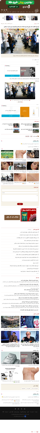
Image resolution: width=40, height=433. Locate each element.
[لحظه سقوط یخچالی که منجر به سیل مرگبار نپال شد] (36, 131)
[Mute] (22, 116)
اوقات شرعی (11, 412)
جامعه (1, 11)
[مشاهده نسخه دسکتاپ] (4, 10)
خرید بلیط (12, 75)
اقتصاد (18, 11)
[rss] (24, 408)
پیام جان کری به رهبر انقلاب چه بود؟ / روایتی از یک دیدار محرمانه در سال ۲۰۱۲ (24, 306)
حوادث (27, 11)
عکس (10, 11)
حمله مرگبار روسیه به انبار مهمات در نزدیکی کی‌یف (7, 124)
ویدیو (8, 11)
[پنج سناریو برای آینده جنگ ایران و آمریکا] (30, 322)
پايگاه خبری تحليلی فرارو (18, 414)
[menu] (2, 10)
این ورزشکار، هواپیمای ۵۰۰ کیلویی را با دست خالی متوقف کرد (27, 237)
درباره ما (36, 412)
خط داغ (37, 277)
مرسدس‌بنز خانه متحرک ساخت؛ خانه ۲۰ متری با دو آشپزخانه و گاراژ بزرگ (25, 249)
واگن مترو (27, 136)
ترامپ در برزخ (35, 263)
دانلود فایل (19, 102)
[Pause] (21, 116)
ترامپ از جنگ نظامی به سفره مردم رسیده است (30, 260)
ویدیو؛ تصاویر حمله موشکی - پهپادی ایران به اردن (28, 232)
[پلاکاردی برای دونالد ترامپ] (16, 131)
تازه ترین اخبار (36, 229)
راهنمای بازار (4, 11)
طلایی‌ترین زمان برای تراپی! (16, 17)
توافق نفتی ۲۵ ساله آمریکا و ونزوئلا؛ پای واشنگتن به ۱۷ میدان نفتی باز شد (25, 251)
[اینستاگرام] (18, 408)
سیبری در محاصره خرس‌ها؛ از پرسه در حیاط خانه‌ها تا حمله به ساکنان (26, 243)
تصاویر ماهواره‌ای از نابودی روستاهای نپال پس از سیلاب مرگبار (26, 124)
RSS (3, 412)
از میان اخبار (37, 121)
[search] (6, 10)
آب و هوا (6, 412)
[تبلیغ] (20, 4)
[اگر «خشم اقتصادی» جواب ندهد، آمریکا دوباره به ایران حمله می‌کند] (34, 18)
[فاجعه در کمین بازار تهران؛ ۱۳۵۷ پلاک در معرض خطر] (10, 322)
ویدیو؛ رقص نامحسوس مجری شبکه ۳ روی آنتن (30, 302)
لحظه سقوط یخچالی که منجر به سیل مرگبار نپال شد (26, 130)
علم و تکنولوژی (14, 11)
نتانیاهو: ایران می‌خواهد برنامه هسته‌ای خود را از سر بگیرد (28, 246)
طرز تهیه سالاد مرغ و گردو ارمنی (32, 268)
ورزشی (30, 11)
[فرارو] (36, 11)
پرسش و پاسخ (16, 412)
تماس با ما (32, 412)
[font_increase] (38, 60)
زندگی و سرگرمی (22, 11)
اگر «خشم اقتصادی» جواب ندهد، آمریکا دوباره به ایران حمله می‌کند (28, 18)
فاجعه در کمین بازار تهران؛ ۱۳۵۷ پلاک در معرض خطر (11, 329)
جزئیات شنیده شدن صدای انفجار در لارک (31, 240)
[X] (21, 408)
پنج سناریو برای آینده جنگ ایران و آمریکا (33, 329)
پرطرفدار (29, 229)
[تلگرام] (15, 408)
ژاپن (31, 136)
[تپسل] (5, 65)
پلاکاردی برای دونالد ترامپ (9, 129)
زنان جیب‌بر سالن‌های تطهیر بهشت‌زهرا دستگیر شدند (29, 310)
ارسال (20, 204)
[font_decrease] (33, 60)
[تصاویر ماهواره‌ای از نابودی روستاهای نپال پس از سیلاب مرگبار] (36, 125)
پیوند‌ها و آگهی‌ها (23, 412)
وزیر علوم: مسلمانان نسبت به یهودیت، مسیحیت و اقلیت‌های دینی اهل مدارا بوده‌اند (24, 265)
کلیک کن (10, 115)
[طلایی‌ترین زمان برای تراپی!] (21, 18)
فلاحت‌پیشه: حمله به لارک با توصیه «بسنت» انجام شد (29, 235)
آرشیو (28, 412)
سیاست (32, 11)
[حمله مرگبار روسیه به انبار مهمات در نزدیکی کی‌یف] (16, 125)
